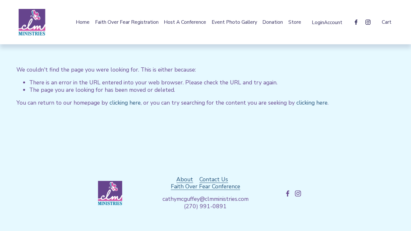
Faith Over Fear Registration (127, 22)
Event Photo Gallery (234, 22)
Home (83, 22)
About (184, 179)
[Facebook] (356, 22)
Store (294, 22)
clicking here (125, 103)
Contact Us (213, 179)
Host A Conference (185, 22)
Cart (386, 22)
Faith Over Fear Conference (205, 186)
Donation (272, 22)
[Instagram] (368, 22)
